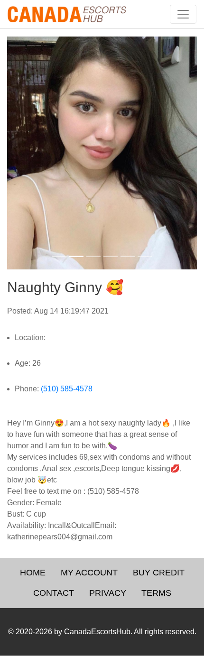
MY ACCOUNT (89, 572)
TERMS (156, 593)
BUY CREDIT (159, 572)
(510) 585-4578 (67, 389)
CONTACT (53, 593)
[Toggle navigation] (183, 14)
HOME (33, 572)
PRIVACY (107, 593)
